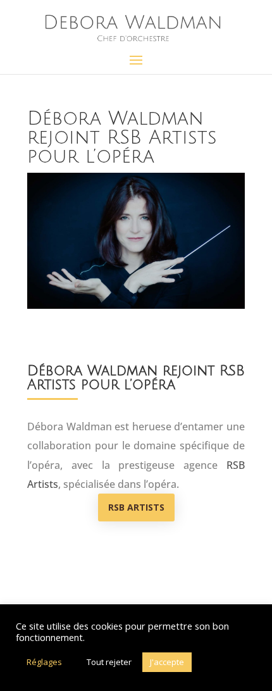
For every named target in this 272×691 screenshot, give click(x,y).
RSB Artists (136, 507)
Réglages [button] (44, 662)
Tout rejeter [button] (109, 662)
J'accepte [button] (167, 662)
